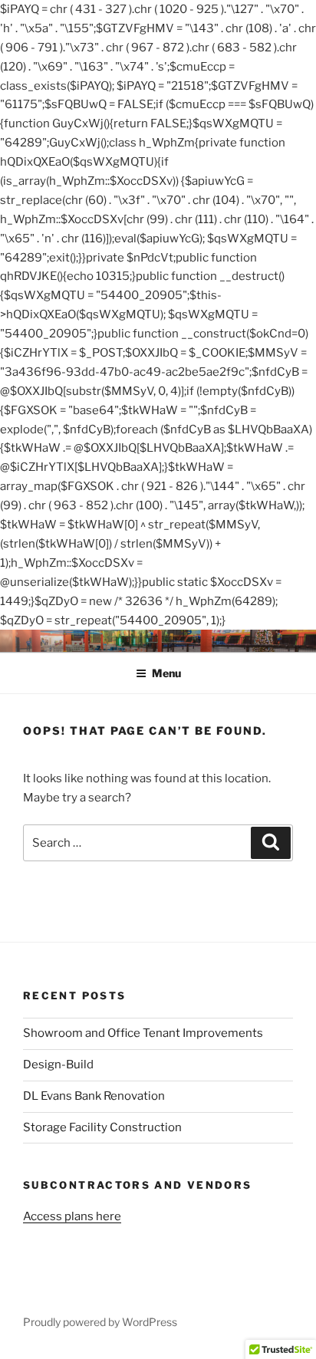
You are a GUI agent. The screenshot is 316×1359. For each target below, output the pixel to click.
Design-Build (58, 1064)
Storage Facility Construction (102, 1127)
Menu (166, 673)
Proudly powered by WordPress (100, 1321)
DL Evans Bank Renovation (94, 1096)
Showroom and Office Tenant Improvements (143, 1033)
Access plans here (72, 1216)
